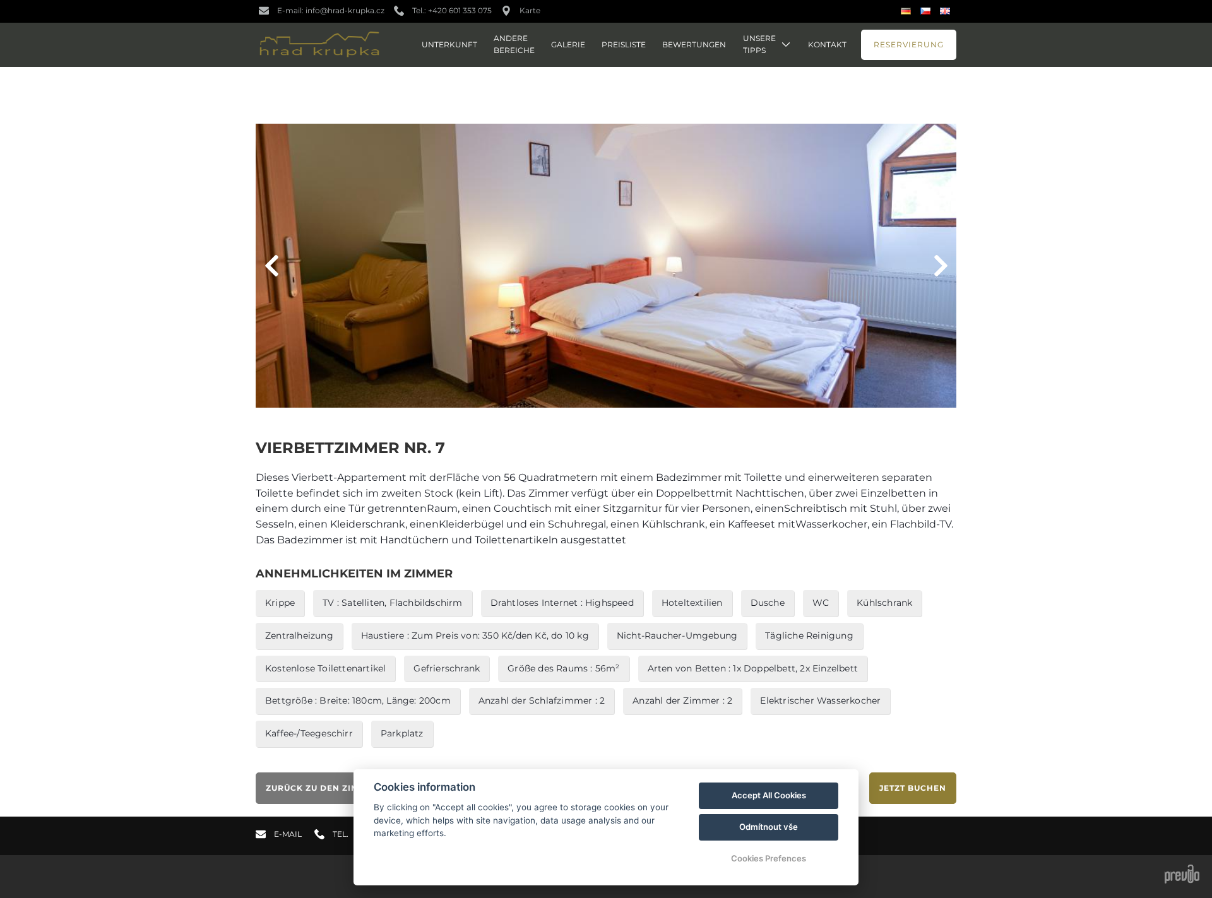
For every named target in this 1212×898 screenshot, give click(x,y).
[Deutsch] (907, 11)
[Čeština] (927, 11)
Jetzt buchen (912, 788)
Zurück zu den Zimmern (325, 788)
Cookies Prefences (768, 858)
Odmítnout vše (768, 827)
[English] (946, 11)
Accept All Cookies (769, 795)
